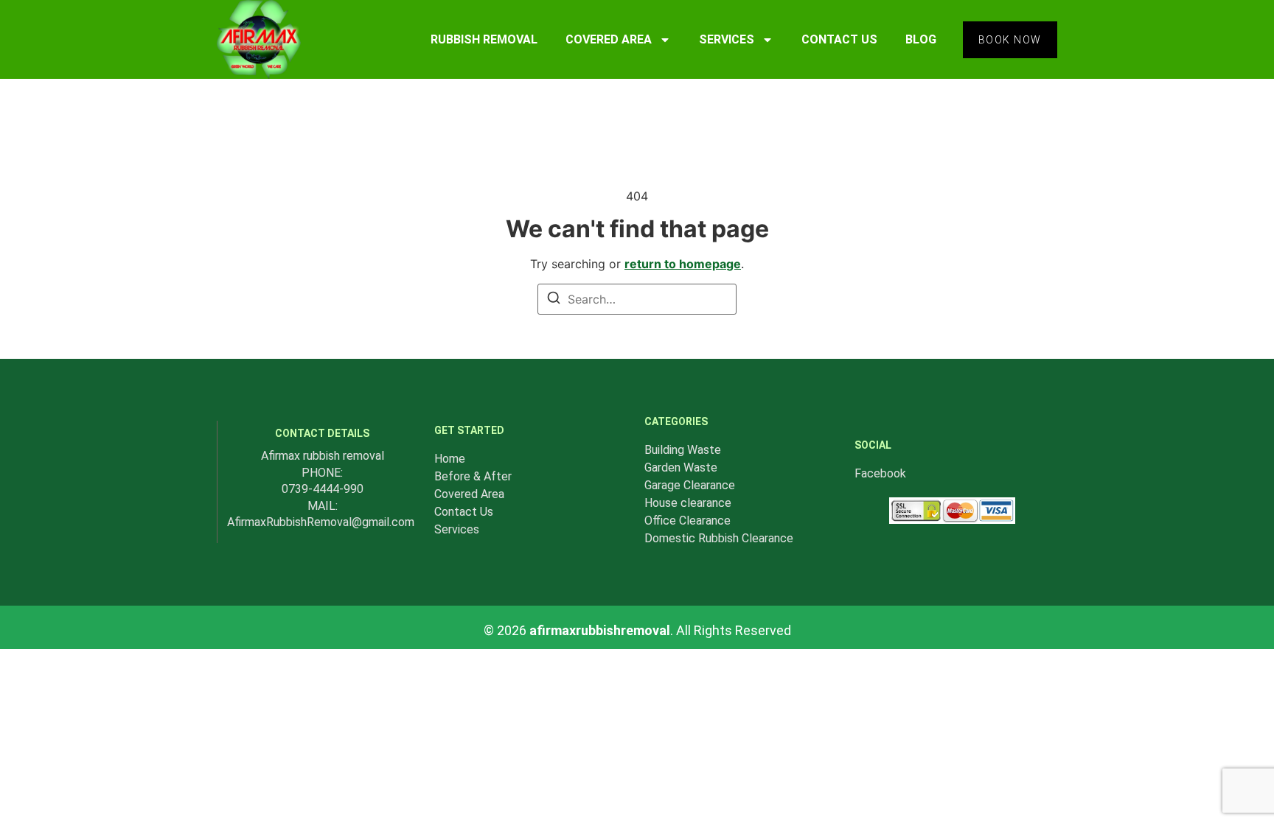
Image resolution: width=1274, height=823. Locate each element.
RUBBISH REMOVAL (484, 39)
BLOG (920, 39)
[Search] (554, 299)
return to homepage (682, 263)
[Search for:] (637, 299)
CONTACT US (839, 39)
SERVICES (726, 39)
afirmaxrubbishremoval (599, 630)
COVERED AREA (608, 39)
